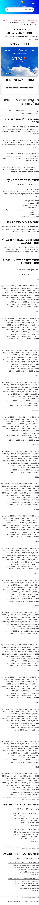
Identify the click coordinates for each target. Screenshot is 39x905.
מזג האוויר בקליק (31, 20)
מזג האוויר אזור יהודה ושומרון (27, 22)
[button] (33, 4)
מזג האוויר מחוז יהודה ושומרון (14, 20)
